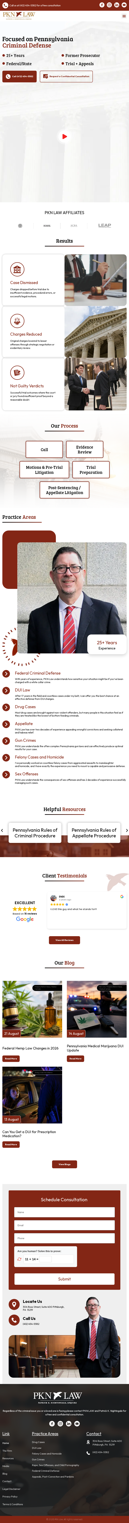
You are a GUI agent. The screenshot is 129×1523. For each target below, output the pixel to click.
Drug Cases (25, 707)
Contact (6, 1481)
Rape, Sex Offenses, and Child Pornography (55, 1465)
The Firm (7, 1450)
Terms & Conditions (12, 1504)
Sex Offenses (26, 774)
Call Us (29, 1318)
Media (5, 1466)
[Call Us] (14, 1320)
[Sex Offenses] (6, 774)
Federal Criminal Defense (38, 673)
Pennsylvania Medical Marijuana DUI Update (95, 1048)
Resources (8, 1458)
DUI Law (22, 690)
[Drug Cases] (6, 707)
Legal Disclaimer (11, 1488)
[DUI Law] (6, 690)
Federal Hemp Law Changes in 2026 (30, 1048)
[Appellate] (6, 724)
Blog (4, 1473)
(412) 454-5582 (28, 5)
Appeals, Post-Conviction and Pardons (53, 1476)
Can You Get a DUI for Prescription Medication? (29, 1134)
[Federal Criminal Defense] (6, 674)
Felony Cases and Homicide (39, 757)
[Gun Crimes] (6, 741)
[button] (124, 16)
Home (5, 1443)
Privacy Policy (9, 1496)
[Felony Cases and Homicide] (6, 758)
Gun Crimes (25, 740)
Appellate (24, 724)
